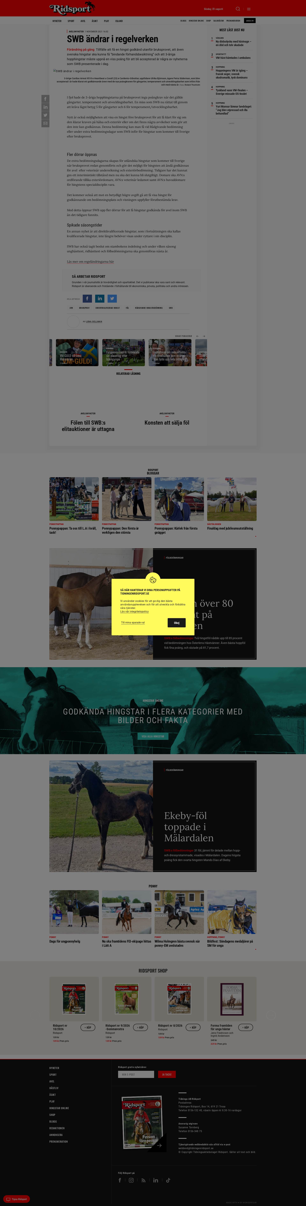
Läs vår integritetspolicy (134, 611)
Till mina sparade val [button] (133, 622)
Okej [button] (176, 623)
